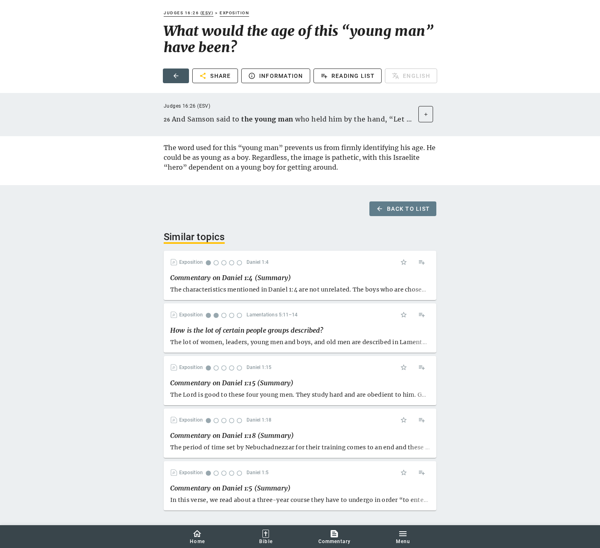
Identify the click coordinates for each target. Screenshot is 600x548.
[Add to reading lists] (421, 262)
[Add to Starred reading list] (404, 262)
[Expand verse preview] (425, 114)
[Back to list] (176, 75)
